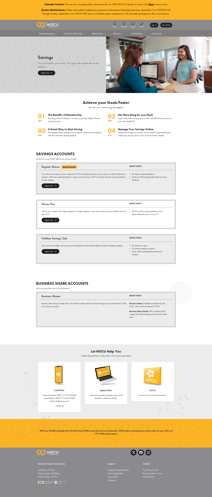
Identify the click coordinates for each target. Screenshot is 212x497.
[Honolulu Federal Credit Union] (47, 25)
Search (115, 26)
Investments (157, 33)
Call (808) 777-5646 (46, 470)
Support (133, 26)
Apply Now (45, 73)
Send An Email (148, 477)
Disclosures (112, 480)
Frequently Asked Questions (118, 470)
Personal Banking (46, 33)
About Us (117, 33)
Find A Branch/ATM (150, 470)
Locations (124, 26)
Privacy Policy (113, 477)
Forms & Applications (116, 473)
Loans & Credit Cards (73, 33)
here (151, 4)
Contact (141, 26)
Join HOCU (166, 25)
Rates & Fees (97, 33)
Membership (136, 33)
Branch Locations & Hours (152, 473)
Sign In (154, 25)
